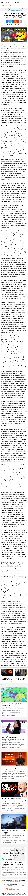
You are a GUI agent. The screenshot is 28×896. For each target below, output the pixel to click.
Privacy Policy (24, 885)
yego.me (4, 2)
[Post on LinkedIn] (12, 21)
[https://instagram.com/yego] (9, 894)
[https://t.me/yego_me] (21, 894)
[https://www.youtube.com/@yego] (18, 894)
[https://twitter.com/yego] (6, 894)
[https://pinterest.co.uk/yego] (15, 894)
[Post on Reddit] (15, 21)
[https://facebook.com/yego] (3, 894)
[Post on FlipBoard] (18, 21)
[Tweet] (10, 21)
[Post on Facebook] (7, 21)
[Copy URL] (21, 21)
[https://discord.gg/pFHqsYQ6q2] (24, 894)
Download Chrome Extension (15, 10)
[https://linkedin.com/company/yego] (12, 894)
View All (25, 685)
